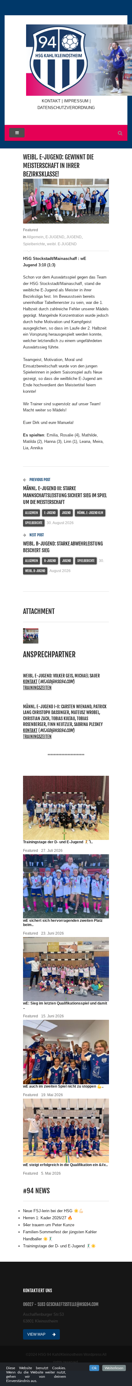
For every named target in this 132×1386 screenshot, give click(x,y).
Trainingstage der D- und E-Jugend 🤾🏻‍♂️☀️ (59, 1246)
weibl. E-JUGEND (62, 244)
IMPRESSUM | (77, 101)
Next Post (36, 535)
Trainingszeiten (37, 687)
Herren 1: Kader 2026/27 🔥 (47, 1218)
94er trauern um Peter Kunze (48, 1225)
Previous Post (39, 479)
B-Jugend (50, 561)
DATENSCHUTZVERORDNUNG (66, 107)
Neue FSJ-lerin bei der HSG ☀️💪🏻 (53, 1211)
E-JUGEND (54, 237)
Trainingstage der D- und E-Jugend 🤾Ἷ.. (58, 842)
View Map (36, 1334)
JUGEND (74, 237)
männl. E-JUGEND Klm (90, 513)
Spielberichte (34, 244)
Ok (94, 1368)
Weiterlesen (114, 1368)
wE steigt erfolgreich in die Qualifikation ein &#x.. (65, 1165)
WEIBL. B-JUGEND (35, 571)
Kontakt (30, 681)
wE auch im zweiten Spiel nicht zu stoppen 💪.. (63, 1086)
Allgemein (35, 237)
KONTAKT (52, 101)
